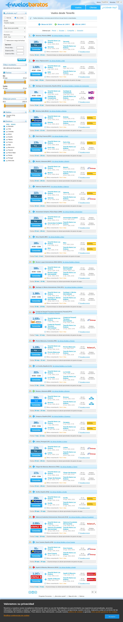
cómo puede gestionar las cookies (104, 612)
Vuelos (78, 7)
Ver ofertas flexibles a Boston (71, 262)
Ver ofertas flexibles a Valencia (60, 186)
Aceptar (112, 616)
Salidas (8, 112)
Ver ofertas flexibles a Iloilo (57, 60)
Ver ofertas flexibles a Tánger (68, 466)
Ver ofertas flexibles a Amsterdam (72, 211)
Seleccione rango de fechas (15, 40)
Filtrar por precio (9, 99)
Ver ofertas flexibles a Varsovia (61, 35)
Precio (54, 31)
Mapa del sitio (73, 596)
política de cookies (75, 612)
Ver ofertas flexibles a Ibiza (56, 237)
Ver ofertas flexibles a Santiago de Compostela (75, 86)
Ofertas (93, 7)
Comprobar (36, 49)
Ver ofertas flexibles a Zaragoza (61, 416)
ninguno (13, 124)
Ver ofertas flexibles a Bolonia (57, 111)
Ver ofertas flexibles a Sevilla (58, 492)
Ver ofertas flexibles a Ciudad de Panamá (48, 313)
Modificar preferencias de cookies (16, 615)
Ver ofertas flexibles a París (60, 136)
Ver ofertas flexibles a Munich (60, 161)
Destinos (9, 121)
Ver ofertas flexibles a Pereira (65, 341)
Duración (80, 31)
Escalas (61, 31)
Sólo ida (8, 18)
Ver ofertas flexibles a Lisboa (58, 441)
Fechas (8, 73)
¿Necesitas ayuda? (60, 596)
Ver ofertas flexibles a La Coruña (62, 366)
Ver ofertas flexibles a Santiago (74, 287)
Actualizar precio (85, 51)
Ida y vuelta (20, 18)
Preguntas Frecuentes (45, 596)
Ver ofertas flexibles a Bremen (61, 391)
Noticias (82, 596)
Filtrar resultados (9, 65)
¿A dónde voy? (11, 13)
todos (7, 124)
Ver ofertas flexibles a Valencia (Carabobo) (81, 517)
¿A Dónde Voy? (109, 7)
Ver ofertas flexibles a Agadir (67, 567)
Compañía (70, 31)
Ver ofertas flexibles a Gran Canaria (64, 542)
